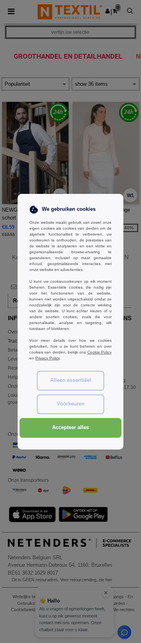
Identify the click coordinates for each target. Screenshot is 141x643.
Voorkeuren (71, 404)
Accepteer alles (70, 427)
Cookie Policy (99, 352)
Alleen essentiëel (70, 380)
